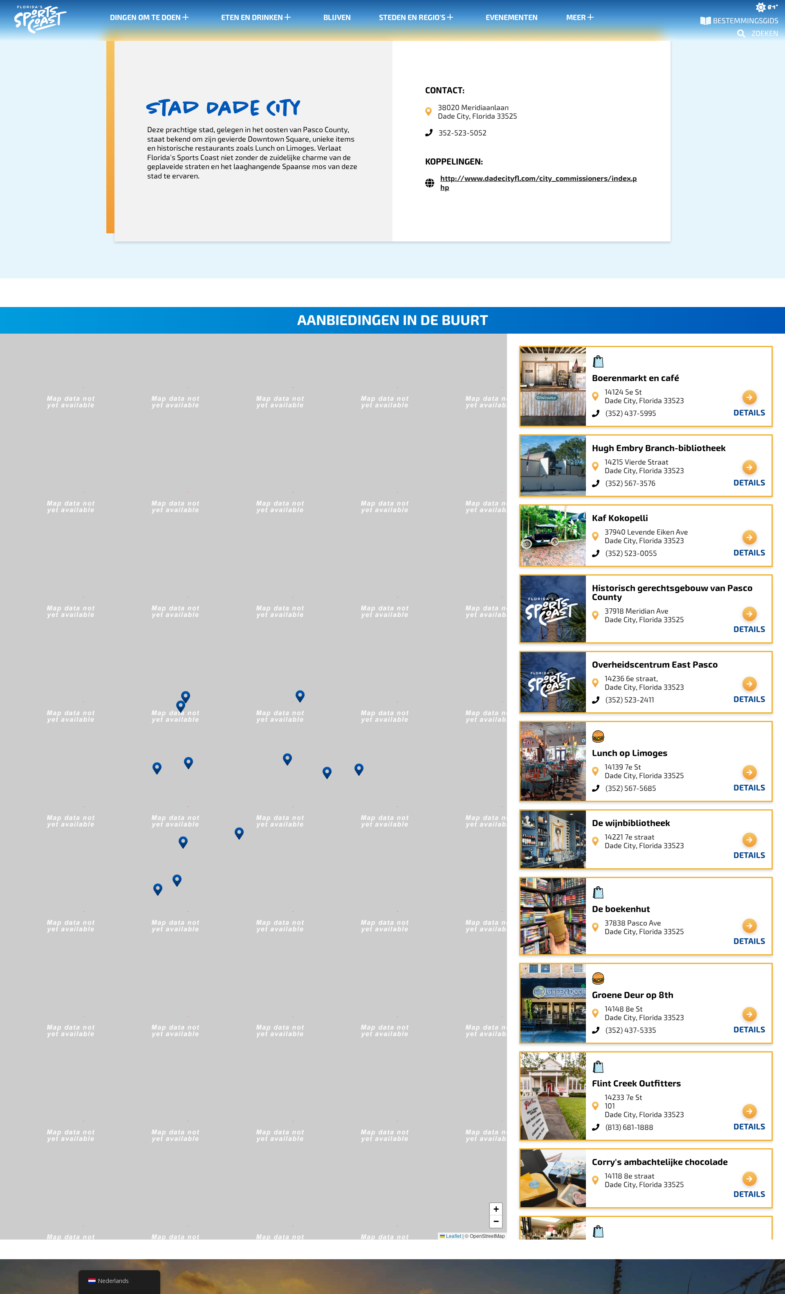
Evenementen (512, 17)
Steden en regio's (412, 17)
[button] (327, 773)
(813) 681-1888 (629, 1127)
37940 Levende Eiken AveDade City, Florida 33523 (646, 536)
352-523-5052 (463, 133)
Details (749, 413)
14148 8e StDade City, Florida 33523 (644, 1013)
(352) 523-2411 (630, 700)
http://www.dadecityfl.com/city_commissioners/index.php (538, 183)
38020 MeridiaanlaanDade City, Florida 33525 (477, 111)
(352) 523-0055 (631, 553)
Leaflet (453, 1235)
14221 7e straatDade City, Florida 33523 (644, 841)
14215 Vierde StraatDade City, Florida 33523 (644, 466)
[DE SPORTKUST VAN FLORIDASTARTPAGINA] (33, 21)
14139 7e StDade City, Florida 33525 (644, 771)
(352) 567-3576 (630, 483)
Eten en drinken (252, 17)
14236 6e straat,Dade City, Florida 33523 (644, 682)
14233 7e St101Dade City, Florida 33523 (644, 1106)
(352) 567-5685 (631, 788)
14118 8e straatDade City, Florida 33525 (644, 1180)
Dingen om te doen (145, 17)
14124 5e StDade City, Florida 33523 (644, 396)
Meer (576, 17)
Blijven (337, 17)
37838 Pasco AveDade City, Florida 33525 (644, 927)
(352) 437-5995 (631, 413)
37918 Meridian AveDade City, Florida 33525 (644, 615)
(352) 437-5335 (631, 1030)
